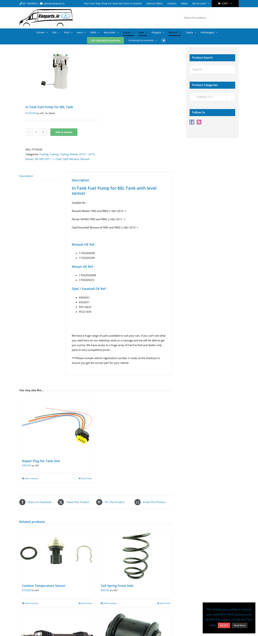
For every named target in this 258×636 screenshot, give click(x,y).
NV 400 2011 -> (44, 159)
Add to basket (63, 132)
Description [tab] (26, 176)
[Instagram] (199, 122)
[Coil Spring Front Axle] (135, 555)
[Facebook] (192, 122)
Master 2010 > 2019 (82, 154)
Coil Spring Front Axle (117, 585)
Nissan (29, 159)
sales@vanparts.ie (53, 3)
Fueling (43, 154)
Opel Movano (71, 159)
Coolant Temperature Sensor (43, 585)
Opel (58, 159)
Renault (85, 159)
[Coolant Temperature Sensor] (56, 555)
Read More (239, 625)
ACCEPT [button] (224, 625)
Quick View (86, 478)
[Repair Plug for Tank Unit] (56, 426)
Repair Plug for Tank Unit (41, 461)
